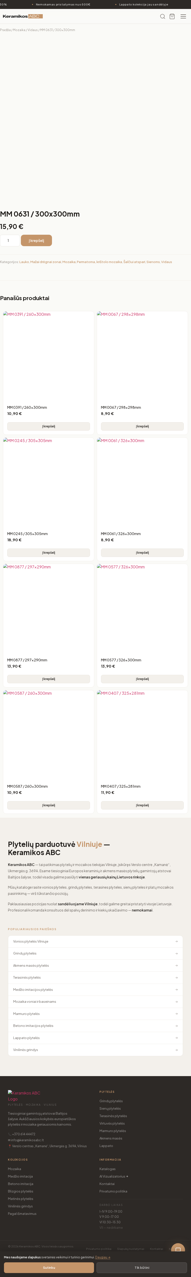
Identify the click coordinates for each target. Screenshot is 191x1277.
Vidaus (33, 30)
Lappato (106, 1146)
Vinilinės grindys (20, 1206)
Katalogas (107, 1169)
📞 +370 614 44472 (21, 1134)
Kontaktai (107, 1184)
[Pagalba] (178, 1250)
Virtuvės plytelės (112, 1123)
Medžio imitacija (20, 1176)
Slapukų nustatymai (130, 1248)
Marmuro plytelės (112, 1131)
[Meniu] (183, 16)
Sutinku (49, 1268)
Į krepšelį (36, 240)
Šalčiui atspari (134, 262)
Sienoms (153, 262)
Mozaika (19, 30)
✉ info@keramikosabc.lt (26, 1140)
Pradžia (5, 30)
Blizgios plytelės (20, 1191)
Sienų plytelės (110, 1108)
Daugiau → (102, 1257)
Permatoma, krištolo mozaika (99, 262)
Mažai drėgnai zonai (45, 262)
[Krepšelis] (172, 16)
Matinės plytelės (20, 1199)
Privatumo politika (113, 1191)
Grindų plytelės (111, 1101)
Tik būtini (142, 1268)
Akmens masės (110, 1138)
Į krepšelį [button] (48, 426)
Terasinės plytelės (113, 1116)
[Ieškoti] (162, 16)
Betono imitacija (20, 1184)
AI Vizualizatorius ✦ (114, 1176)
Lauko (24, 262)
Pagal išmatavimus (22, 1214)
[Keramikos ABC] (23, 16)
